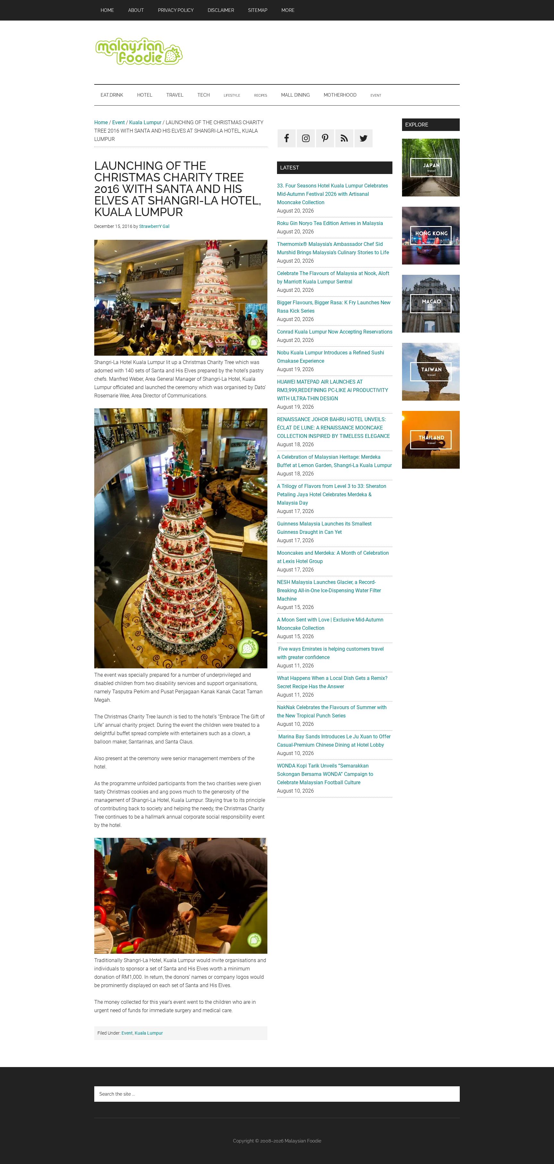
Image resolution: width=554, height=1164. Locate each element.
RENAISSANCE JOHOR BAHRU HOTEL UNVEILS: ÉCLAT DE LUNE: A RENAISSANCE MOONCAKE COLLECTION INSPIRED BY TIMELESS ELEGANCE (333, 427)
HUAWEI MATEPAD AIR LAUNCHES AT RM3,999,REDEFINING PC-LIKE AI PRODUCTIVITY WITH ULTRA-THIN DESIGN (332, 390)
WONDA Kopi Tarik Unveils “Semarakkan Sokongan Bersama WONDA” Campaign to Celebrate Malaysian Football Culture (325, 774)
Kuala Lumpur (145, 122)
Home (101, 122)
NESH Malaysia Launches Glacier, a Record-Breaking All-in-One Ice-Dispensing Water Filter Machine (329, 590)
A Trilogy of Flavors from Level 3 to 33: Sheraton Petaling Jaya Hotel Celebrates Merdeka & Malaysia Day (331, 494)
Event (118, 122)
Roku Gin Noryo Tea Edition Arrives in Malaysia (330, 223)
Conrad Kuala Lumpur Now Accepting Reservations (334, 332)
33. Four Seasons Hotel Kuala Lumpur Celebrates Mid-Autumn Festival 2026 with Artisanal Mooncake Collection (332, 194)
